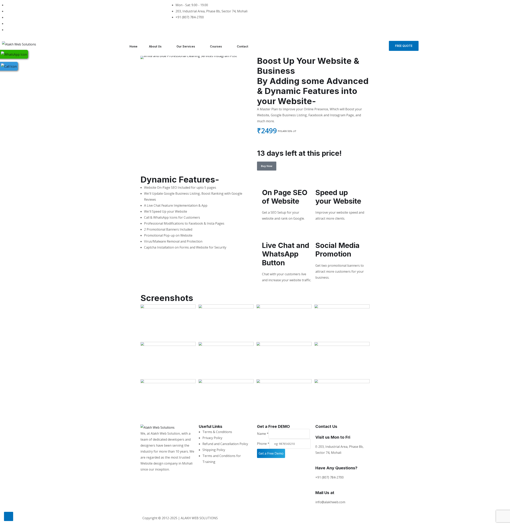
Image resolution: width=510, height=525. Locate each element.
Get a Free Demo (271, 453)
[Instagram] (145, 477)
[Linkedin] (178, 477)
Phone (263, 443)
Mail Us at (324, 492)
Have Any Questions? (336, 468)
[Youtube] (189, 477)
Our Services (186, 46)
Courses (216, 46)
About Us (155, 46)
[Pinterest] (167, 477)
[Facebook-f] (156, 477)
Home (133, 46)
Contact (242, 46)
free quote (403, 45)
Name (263, 433)
